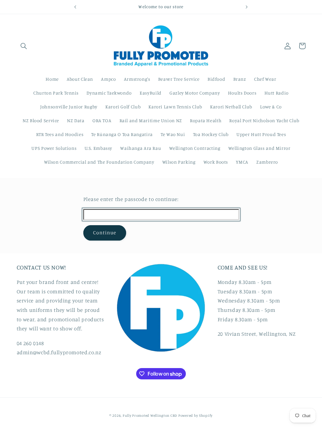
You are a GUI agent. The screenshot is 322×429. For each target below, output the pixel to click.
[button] (24, 46)
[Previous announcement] (75, 7)
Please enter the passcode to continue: (131, 199)
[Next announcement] (247, 7)
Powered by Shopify (195, 415)
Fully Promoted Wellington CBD (150, 415)
